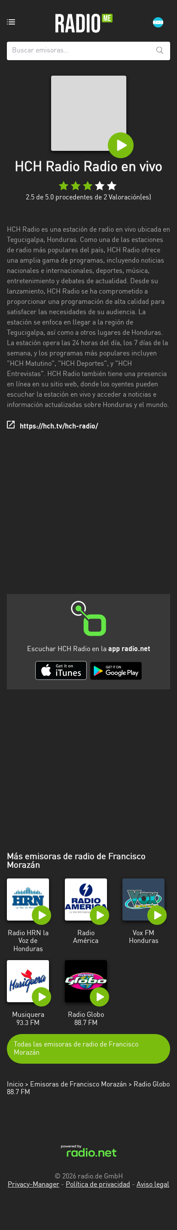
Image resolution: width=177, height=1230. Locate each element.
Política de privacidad (98, 1184)
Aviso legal (153, 1184)
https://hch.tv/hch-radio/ (59, 426)
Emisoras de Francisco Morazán (78, 1084)
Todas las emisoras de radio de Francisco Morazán (76, 1048)
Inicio (15, 1084)
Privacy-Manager (33, 1184)
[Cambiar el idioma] (158, 22)
